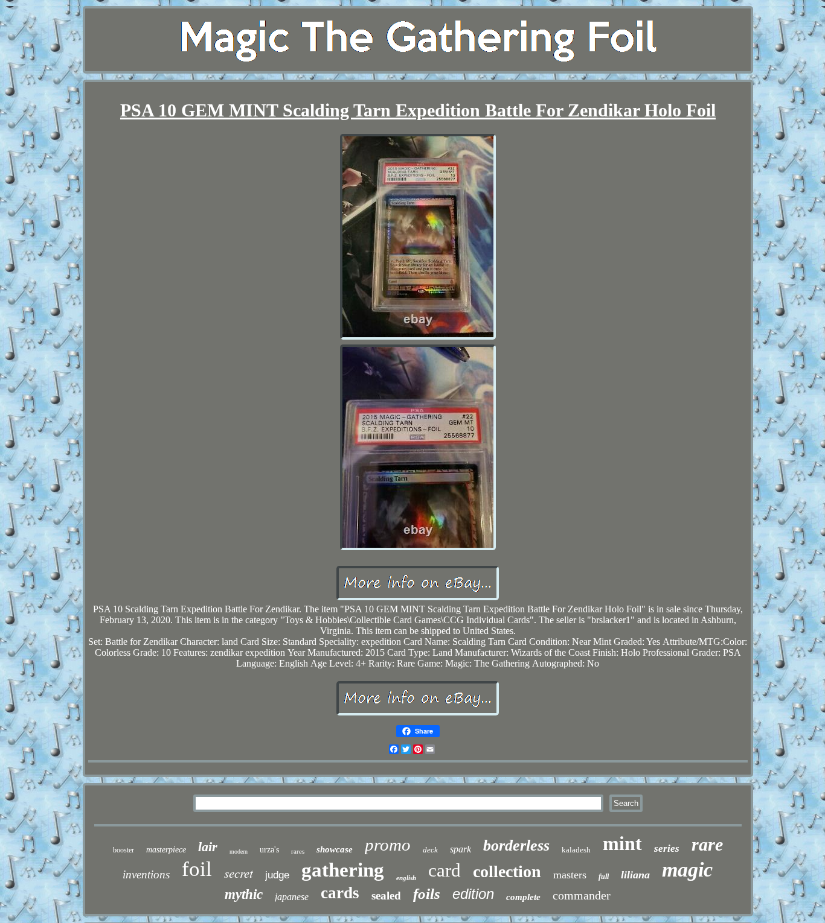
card (444, 870)
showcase (334, 849)
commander (582, 895)
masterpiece (166, 849)
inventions (146, 874)
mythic (244, 894)
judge (277, 875)
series (666, 848)
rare (707, 844)
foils (426, 894)
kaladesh (576, 849)
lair (207, 846)
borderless (516, 845)
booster (123, 850)
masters (569, 875)
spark (460, 849)
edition (473, 894)
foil (197, 869)
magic (687, 869)
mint (622, 843)
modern (239, 851)
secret (238, 872)
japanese (292, 897)
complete (523, 897)
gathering (342, 870)
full (604, 876)
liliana (635, 875)
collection (507, 871)
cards (340, 893)
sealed (386, 895)
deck (430, 849)
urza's (269, 849)
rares (297, 851)
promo (388, 844)
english (406, 877)
